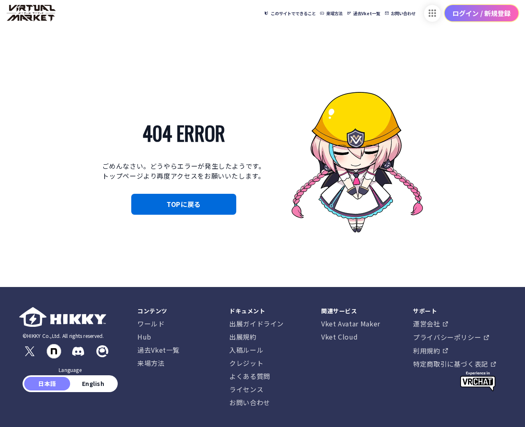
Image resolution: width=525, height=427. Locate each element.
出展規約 (243, 337)
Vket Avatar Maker (350, 323)
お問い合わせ (249, 402)
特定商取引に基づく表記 (451, 364)
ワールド (151, 323)
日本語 (47, 383)
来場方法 (151, 363)
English (93, 383)
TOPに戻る (184, 204)
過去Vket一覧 (158, 350)
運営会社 (427, 323)
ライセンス (246, 389)
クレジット (246, 363)
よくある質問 (249, 376)
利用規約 (427, 351)
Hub (144, 337)
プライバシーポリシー (448, 337)
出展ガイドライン (256, 323)
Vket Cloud (339, 337)
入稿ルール (246, 350)
